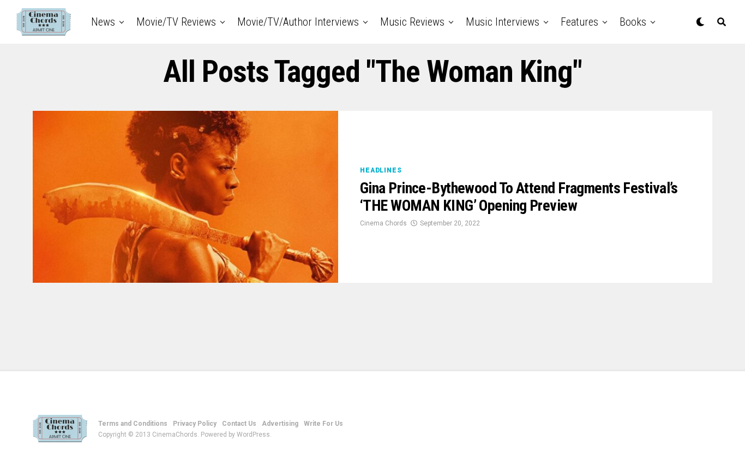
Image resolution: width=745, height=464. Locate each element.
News (103, 21)
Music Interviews (502, 21)
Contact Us (239, 423)
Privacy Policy (195, 423)
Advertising (280, 423)
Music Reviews (412, 21)
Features (579, 21)
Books (633, 21)
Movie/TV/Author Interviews (298, 21)
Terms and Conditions (132, 423)
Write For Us (323, 423)
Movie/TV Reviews (176, 21)
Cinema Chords (383, 223)
